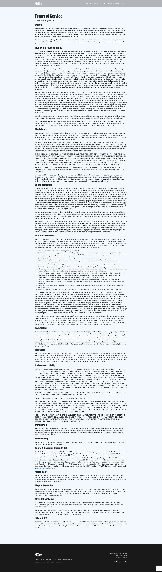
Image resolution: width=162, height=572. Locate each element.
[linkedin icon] (120, 561)
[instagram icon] (125, 561)
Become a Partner (113, 3)
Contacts (124, 3)
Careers (95, 3)
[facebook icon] (116, 561)
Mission (88, 3)
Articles (103, 3)
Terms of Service (67, 559)
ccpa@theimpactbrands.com (46, 468)
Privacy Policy (57, 559)
